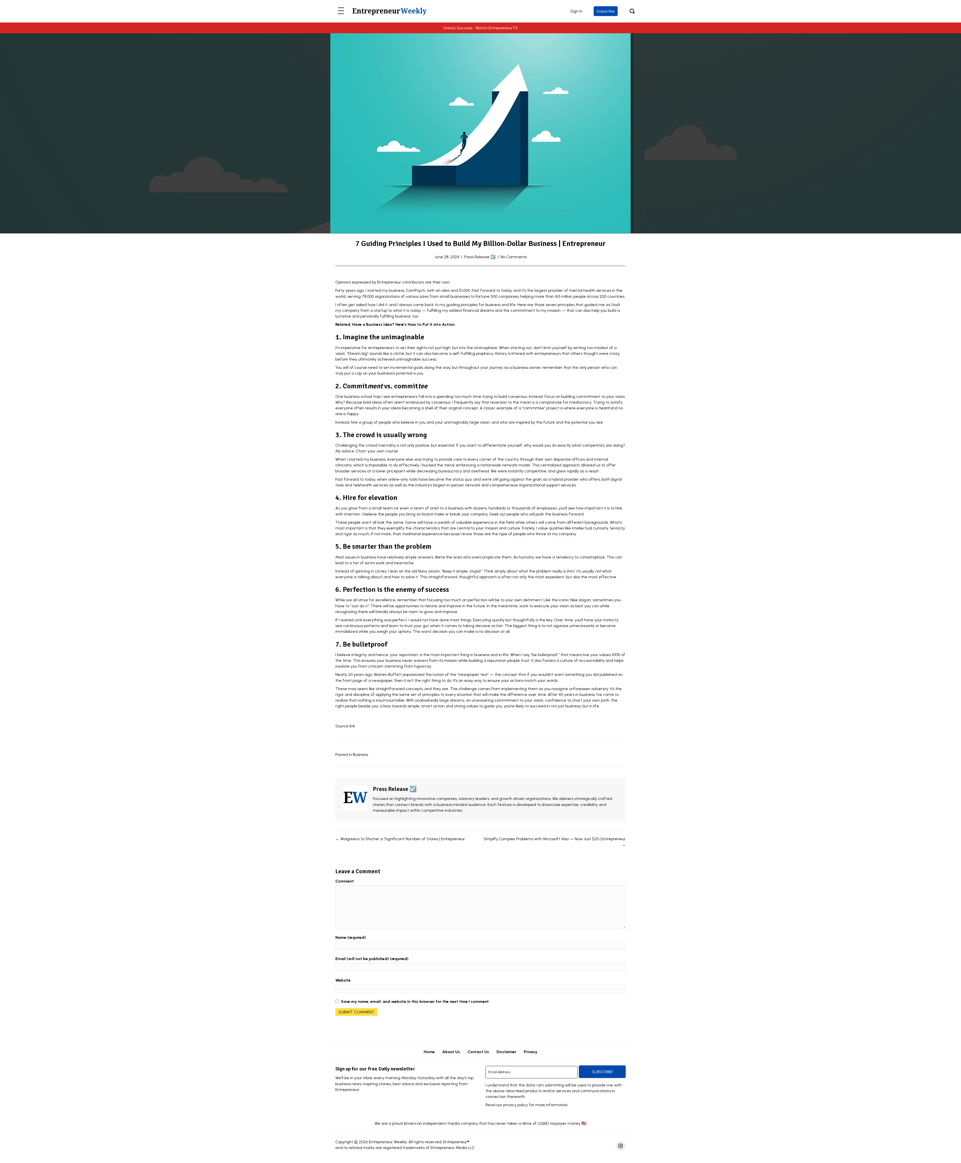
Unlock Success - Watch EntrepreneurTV (480, 28)
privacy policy (515, 1104)
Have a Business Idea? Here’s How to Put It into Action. (403, 324)
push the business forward (560, 514)
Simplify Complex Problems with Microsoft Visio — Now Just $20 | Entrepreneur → (555, 841)
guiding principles (462, 304)
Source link (345, 726)
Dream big (357, 353)
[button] (341, 11)
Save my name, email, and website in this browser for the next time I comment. (415, 1001)
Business (360, 754)
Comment (344, 881)
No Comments (514, 256)
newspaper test (473, 674)
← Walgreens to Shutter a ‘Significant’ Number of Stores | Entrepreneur (400, 838)
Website (343, 980)
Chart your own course (377, 451)
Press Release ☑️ (480, 256)
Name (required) (350, 937)
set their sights (413, 347)
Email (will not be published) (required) (371, 958)
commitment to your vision (600, 396)
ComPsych (415, 290)
